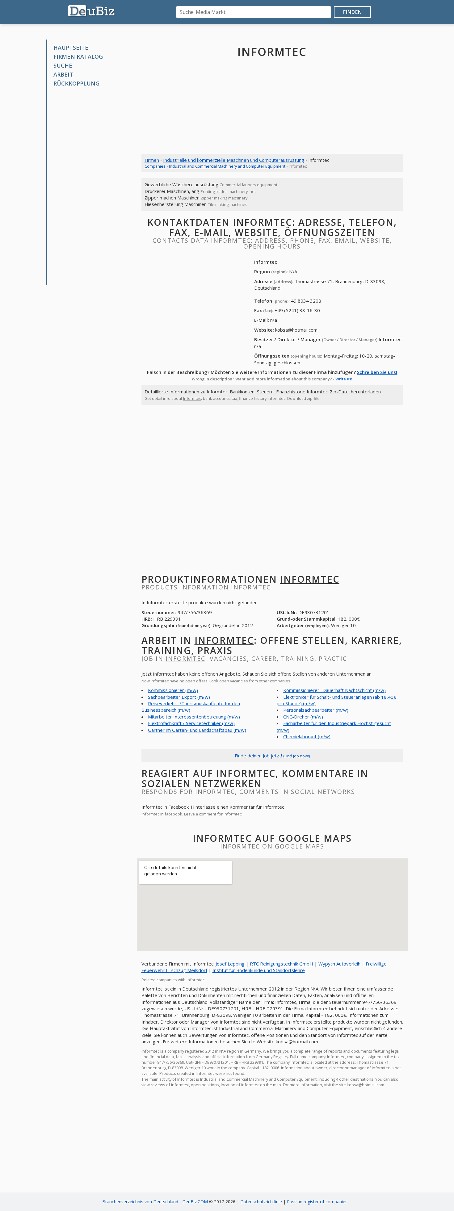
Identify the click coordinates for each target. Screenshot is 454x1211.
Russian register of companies (317, 1202)
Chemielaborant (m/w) (306, 736)
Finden (352, 12)
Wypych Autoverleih (339, 964)
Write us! (343, 379)
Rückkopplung (76, 83)
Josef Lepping (230, 964)
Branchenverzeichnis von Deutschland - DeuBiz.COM (155, 1202)
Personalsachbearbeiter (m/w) (315, 710)
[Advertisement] (93, 186)
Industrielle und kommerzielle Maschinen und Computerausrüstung (233, 160)
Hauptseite (70, 47)
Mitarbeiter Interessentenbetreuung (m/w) (194, 717)
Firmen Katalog (78, 56)
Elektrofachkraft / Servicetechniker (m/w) (191, 723)
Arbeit (63, 74)
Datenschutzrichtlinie (261, 1202)
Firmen (152, 160)
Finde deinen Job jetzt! (272, 755)
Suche (62, 65)
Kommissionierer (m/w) (173, 690)
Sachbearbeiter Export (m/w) (179, 697)
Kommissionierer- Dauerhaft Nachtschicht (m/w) (334, 690)
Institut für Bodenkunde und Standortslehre (258, 970)
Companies (155, 166)
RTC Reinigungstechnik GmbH (281, 964)
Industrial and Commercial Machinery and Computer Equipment (227, 166)
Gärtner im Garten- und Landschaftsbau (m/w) (197, 730)
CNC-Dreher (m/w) (303, 717)
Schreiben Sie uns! (377, 372)
